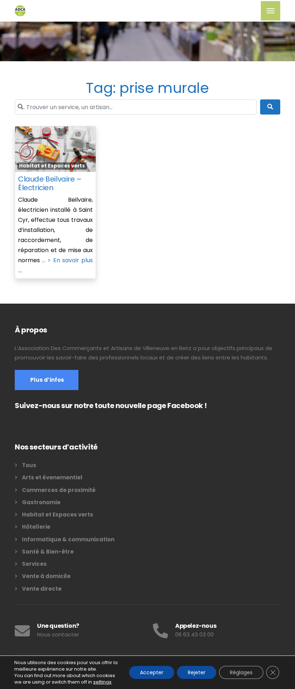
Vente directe (42, 588)
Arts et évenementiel (52, 477)
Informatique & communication (68, 539)
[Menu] (270, 11)
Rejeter (196, 672)
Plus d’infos (46, 380)
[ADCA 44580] (20, 10)
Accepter (151, 672)
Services (34, 564)
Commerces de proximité (59, 490)
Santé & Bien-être (48, 551)
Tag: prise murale (147, 88)
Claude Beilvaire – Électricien (50, 183)
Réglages (241, 672)
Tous (29, 465)
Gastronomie (41, 502)
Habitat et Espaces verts (52, 165)
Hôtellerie (36, 527)
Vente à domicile (46, 576)
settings (102, 682)
